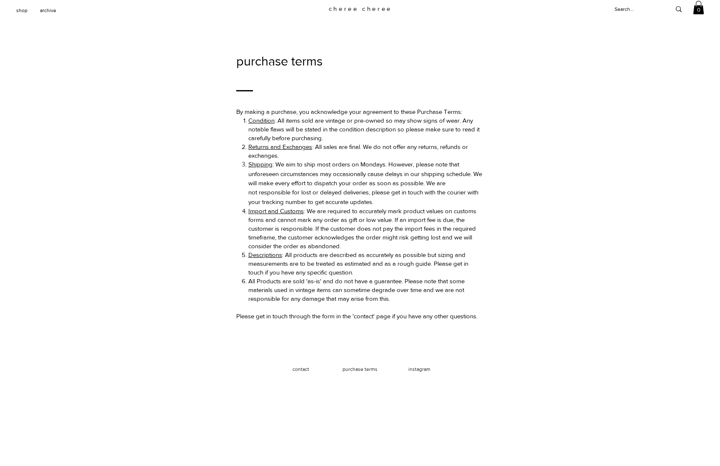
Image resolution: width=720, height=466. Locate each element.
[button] (698, 7)
